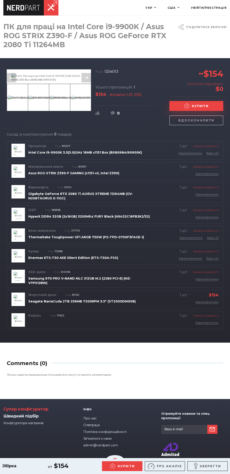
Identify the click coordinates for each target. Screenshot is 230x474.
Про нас (90, 418)
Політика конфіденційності (105, 432)
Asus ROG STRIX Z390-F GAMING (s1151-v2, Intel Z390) (73, 173)
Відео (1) (213, 237)
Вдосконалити (196, 120)
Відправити (212, 429)
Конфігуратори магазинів (23, 423)
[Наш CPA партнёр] (170, 444)
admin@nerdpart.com (100, 445)
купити (126, 466)
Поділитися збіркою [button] (206, 27)
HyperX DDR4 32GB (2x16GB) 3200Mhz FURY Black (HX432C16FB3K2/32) (89, 216)
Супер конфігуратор (25, 409)
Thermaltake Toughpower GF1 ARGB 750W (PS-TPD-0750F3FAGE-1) (86, 237)
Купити (200, 106)
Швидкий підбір (21, 416)
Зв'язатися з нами (97, 439)
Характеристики (190, 153)
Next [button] (86, 77)
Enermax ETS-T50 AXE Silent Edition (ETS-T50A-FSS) (73, 258)
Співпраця (91, 425)
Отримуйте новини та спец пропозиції (185, 416)
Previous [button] (11, 77)
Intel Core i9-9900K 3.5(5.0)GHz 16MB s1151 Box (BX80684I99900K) (85, 152)
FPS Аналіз (169, 466)
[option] (48, 78)
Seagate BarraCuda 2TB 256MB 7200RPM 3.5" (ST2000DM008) (82, 301)
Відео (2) (212, 153)
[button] (151, 7)
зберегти (210, 466)
